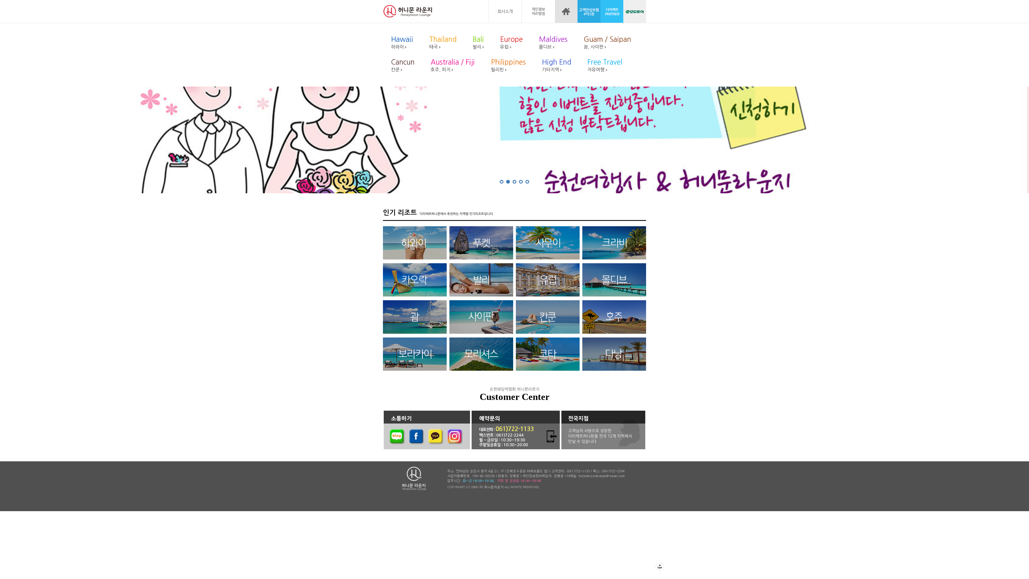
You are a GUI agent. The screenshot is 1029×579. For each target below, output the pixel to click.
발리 (478, 42)
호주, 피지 (453, 65)
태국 (443, 42)
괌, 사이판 (607, 42)
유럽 (511, 42)
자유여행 (604, 65)
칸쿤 (403, 65)
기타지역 (556, 65)
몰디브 (553, 42)
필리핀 (508, 65)
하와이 (402, 42)
